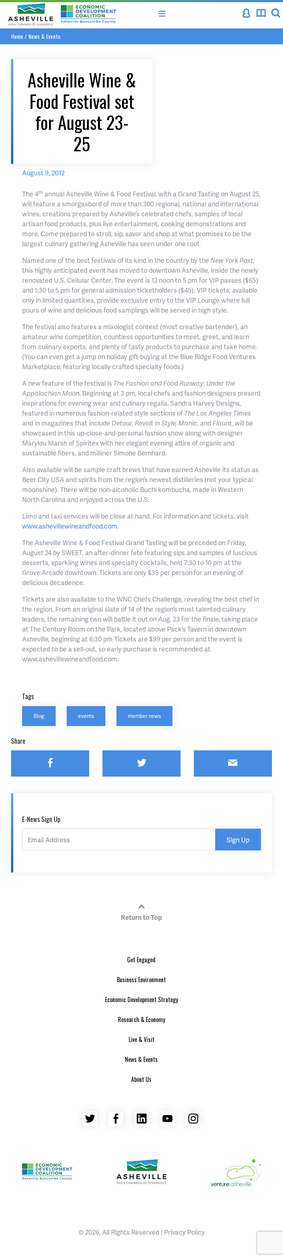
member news (144, 715)
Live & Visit (141, 1039)
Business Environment (141, 979)
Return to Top (141, 917)
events (86, 715)
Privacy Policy (184, 1231)
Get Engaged (141, 959)
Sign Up (238, 839)
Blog (39, 715)
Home (17, 36)
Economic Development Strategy (141, 999)
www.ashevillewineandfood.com (69, 525)
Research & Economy (141, 1019)
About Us (141, 1079)
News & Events (44, 36)
